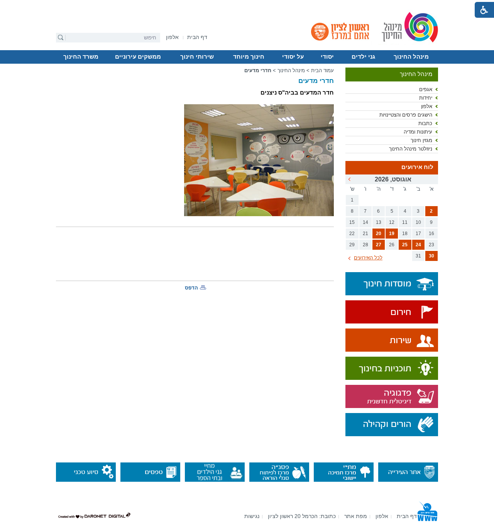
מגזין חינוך (421, 140)
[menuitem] (172, 37)
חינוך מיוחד (248, 57)
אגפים (425, 89)
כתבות (425, 123)
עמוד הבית (322, 70)
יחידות (425, 98)
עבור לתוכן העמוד (247, 6)
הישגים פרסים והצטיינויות (405, 115)
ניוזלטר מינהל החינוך (410, 149)
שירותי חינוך (197, 57)
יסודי (327, 57)
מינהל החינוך (411, 57)
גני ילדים (363, 57)
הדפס (191, 288)
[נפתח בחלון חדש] (391, 312)
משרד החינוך (80, 57)
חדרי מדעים (257, 70)
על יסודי (293, 57)
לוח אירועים (417, 167)
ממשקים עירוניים (138, 57)
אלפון (426, 106)
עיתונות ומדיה (418, 132)
